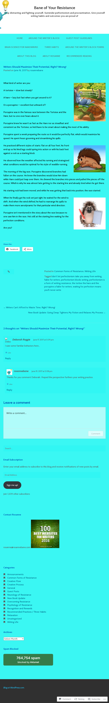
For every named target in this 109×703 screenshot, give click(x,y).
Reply (8, 358)
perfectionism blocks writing (74, 279)
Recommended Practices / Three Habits (26, 611)
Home (20, 38)
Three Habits (52, 47)
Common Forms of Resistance (69, 271)
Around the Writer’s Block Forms (84, 47)
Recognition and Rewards (19, 608)
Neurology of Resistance (19, 594)
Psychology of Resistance (19, 605)
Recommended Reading (79, 56)
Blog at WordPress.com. (14, 687)
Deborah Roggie (21, 339)
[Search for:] (54, 448)
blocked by (31, 661)
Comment (95, 433)
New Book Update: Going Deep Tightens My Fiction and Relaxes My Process (65, 312)
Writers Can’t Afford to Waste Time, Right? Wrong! (30, 307)
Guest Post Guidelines (79, 38)
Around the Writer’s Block (44, 38)
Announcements (15, 574)
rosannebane (36, 70)
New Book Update (16, 598)
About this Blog (26, 56)
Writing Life (90, 271)
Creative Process (15, 584)
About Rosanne (51, 56)
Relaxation (12, 615)
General (11, 588)
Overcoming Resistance (18, 601)
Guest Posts (13, 591)
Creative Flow (14, 581)
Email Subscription (13, 459)
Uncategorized (14, 618)
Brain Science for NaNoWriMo (21, 47)
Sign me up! (12, 485)
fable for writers (52, 279)
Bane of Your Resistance (54, 7)
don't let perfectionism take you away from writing (76, 276)
